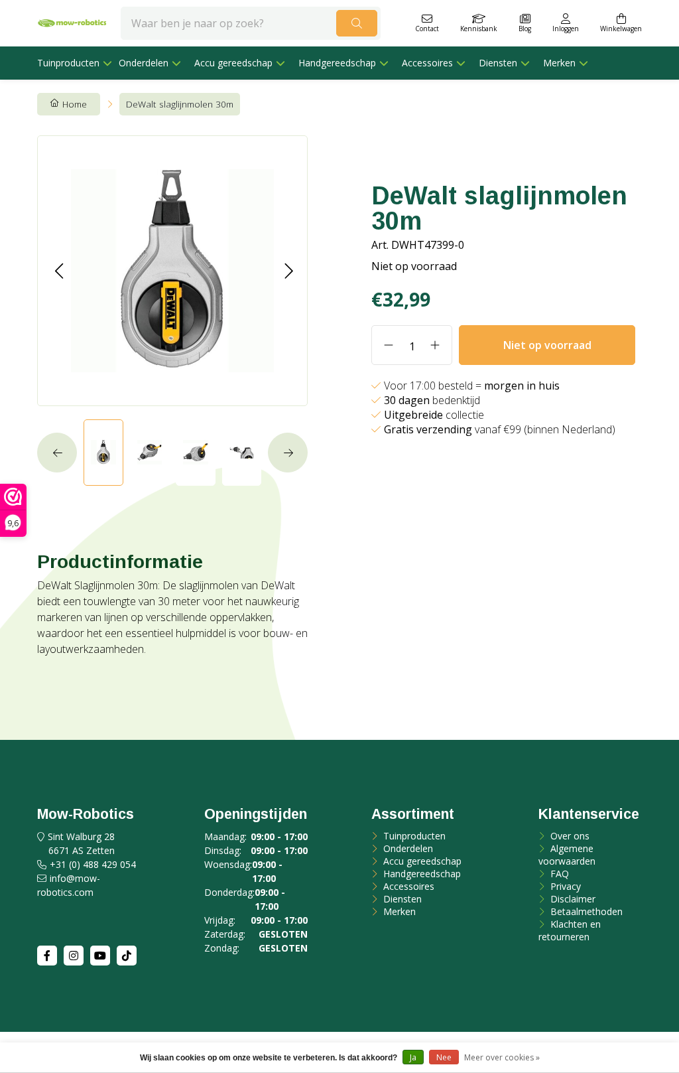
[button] (59, 271)
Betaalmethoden (585, 911)
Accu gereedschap (233, 62)
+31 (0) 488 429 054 (93, 864)
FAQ (558, 873)
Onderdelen (143, 62)
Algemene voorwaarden (566, 854)
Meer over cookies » (502, 1057)
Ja (413, 1057)
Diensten (498, 62)
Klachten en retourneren (569, 930)
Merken (559, 62)
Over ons (568, 835)
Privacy (564, 886)
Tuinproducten (68, 62)
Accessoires (427, 62)
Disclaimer (571, 899)
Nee (444, 1057)
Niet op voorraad (547, 345)
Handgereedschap (337, 62)
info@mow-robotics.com (68, 885)
